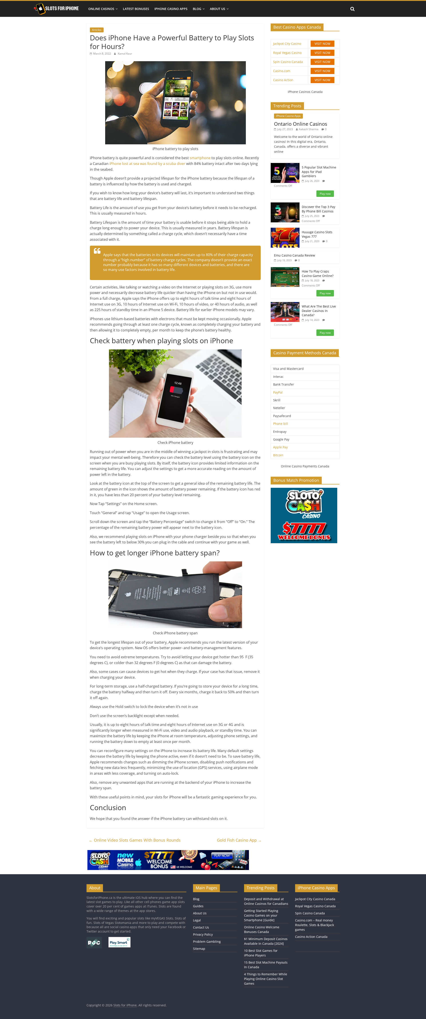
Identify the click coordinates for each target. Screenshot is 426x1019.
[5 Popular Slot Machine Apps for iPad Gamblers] (285, 165)
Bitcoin (278, 455)
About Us (217, 9)
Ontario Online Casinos (300, 123)
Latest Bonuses (136, 9)
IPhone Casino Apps (170, 9)
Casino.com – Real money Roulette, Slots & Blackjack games (314, 925)
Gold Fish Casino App (239, 840)
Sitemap (199, 948)
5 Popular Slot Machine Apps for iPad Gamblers (319, 171)
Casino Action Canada (311, 937)
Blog (197, 9)
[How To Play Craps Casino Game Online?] (285, 269)
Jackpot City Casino (287, 43)
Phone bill (280, 423)
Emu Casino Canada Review (294, 255)
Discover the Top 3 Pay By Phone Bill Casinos (318, 209)
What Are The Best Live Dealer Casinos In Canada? (319, 310)
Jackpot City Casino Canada (315, 899)
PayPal (278, 392)
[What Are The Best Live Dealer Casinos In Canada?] (285, 304)
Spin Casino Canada (288, 62)
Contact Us (201, 927)
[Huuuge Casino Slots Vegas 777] (285, 230)
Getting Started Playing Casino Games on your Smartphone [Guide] (261, 915)
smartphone (200, 157)
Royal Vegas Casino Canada (315, 906)
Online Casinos (101, 9)
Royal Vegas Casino (287, 53)
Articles (96, 30)
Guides (198, 906)
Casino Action (283, 80)
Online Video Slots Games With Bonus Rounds (135, 840)
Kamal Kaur (125, 53)
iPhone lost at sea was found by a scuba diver (147, 163)
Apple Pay (280, 447)
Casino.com (281, 71)
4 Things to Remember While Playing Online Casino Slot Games (265, 979)
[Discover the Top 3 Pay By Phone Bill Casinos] (285, 205)
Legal (197, 920)
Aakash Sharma (308, 129)
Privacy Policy (203, 934)
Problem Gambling (207, 941)
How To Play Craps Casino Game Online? (317, 273)
